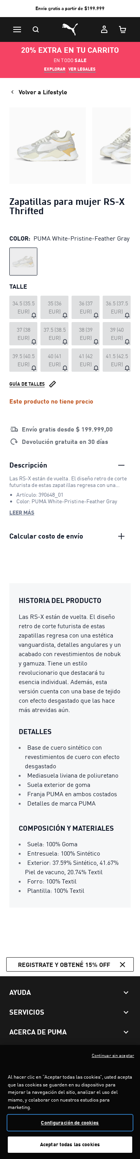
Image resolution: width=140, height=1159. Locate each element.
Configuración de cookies (70, 1122)
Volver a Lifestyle (43, 91)
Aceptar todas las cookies (70, 1144)
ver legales (82, 69)
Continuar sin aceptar (113, 1055)
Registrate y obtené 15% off (64, 964)
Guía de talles (27, 384)
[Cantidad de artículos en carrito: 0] (123, 29)
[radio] (23, 261)
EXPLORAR (54, 69)
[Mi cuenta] (104, 29)
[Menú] (17, 29)
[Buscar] (36, 29)
